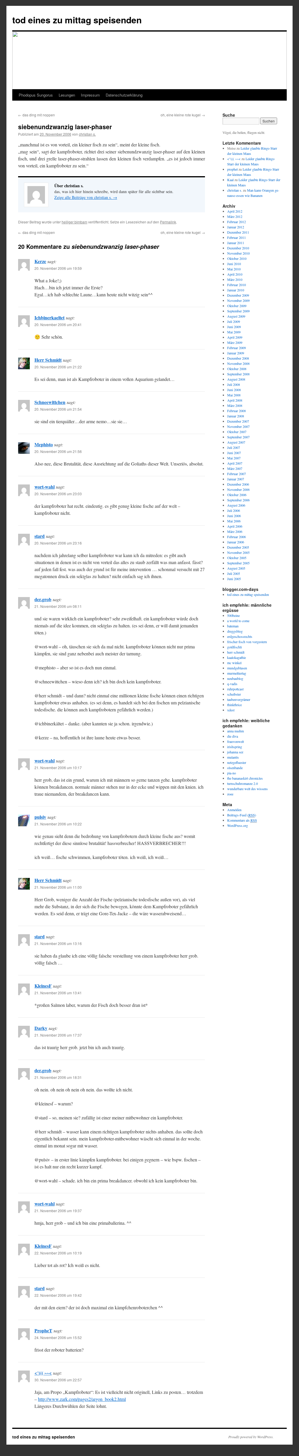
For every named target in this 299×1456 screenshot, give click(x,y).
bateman (233, 626)
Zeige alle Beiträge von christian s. (85, 197)
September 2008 (238, 374)
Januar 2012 (235, 227)
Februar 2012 (236, 221)
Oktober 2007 (236, 431)
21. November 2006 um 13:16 (58, 943)
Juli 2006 (233, 510)
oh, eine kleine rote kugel (183, 114)
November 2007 (238, 426)
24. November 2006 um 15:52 (58, 1337)
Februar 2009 (236, 347)
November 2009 (238, 300)
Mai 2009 (234, 332)
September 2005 (238, 563)
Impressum (90, 95)
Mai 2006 (234, 521)
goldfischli (234, 647)
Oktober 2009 (236, 305)
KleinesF (43, 985)
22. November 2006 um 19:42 (58, 1295)
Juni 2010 (234, 263)
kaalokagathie (236, 657)
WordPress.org (237, 825)
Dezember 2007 (238, 421)
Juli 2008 (233, 384)
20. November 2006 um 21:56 (58, 451)
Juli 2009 (233, 321)
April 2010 (234, 274)
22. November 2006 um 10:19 (58, 1252)
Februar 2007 (236, 473)
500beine (233, 615)
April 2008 (234, 400)
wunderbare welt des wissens (247, 788)
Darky (40, 1028)
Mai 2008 (234, 395)
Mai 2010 (234, 269)
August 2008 (236, 379)
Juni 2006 (234, 515)
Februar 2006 (236, 536)
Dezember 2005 (238, 547)
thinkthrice (234, 704)
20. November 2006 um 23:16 (58, 542)
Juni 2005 (234, 578)
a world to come (238, 620)
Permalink (168, 221)
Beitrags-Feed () (241, 815)
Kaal (230, 179)
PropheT (43, 1330)
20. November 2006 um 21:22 (58, 366)
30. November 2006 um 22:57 (58, 1379)
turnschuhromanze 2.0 (242, 783)
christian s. (87, 134)
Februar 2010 (236, 284)
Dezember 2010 (238, 248)
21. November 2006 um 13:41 (58, 992)
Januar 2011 (235, 242)
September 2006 (238, 500)
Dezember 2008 (238, 358)
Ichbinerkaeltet (49, 317)
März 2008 (234, 405)
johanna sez (235, 752)
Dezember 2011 (238, 232)
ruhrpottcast (235, 689)
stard (39, 536)
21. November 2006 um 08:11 (58, 606)
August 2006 (236, 505)
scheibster (234, 694)
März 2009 (234, 342)
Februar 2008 (236, 410)
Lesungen (67, 95)
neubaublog (235, 678)
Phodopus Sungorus (36, 95)
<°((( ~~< (43, 1372)
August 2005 (236, 568)
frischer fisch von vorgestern (247, 641)
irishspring (234, 746)
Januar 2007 (235, 479)
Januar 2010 (235, 290)
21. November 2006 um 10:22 (58, 823)
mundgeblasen (237, 668)
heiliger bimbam (74, 221)
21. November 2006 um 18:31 (58, 1077)
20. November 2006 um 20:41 (58, 324)
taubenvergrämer (238, 699)
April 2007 (234, 463)
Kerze (40, 261)
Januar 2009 (235, 353)
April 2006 (234, 526)
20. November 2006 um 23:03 (58, 493)
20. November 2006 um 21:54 (58, 409)
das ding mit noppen (36, 114)
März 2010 (234, 279)
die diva (232, 736)
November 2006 (238, 489)
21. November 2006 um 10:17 (58, 767)
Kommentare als (242, 820)
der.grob (42, 599)
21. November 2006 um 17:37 (58, 1034)
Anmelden (234, 809)
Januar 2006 (235, 542)
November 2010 (238, 253)
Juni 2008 (234, 389)
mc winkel (234, 662)
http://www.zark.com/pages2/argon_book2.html (82, 1399)
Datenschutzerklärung (124, 95)
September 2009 (238, 311)
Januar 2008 (235, 416)
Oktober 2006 (236, 494)
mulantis (233, 757)
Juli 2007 (233, 447)
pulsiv (40, 816)
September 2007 (238, 437)
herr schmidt (235, 652)
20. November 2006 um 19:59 (58, 268)
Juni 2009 (234, 326)
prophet (232, 169)
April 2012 (234, 211)
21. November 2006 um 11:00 (58, 887)
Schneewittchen (49, 402)
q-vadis (232, 683)
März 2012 (234, 216)
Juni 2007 (234, 452)
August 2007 (236, 442)
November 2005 (238, 552)
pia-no (231, 773)
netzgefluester (236, 762)
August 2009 (236, 316)
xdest (230, 710)
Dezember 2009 (238, 295)
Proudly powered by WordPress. (251, 1436)
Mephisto (43, 444)
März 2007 (234, 468)
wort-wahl (44, 486)
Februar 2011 (236, 237)
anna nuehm (235, 731)
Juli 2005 (233, 573)
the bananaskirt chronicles (245, 778)
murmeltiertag (236, 673)
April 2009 (234, 337)
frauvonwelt (235, 741)
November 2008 (238, 363)
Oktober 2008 (236, 368)
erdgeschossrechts (239, 636)
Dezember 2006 (238, 484)
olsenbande (235, 767)
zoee (230, 794)
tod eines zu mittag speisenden (77, 19)
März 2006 (234, 531)
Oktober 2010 (236, 258)
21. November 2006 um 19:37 (58, 1210)
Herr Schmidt (48, 359)
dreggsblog (235, 631)
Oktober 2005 (236, 557)
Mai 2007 (234, 458)
